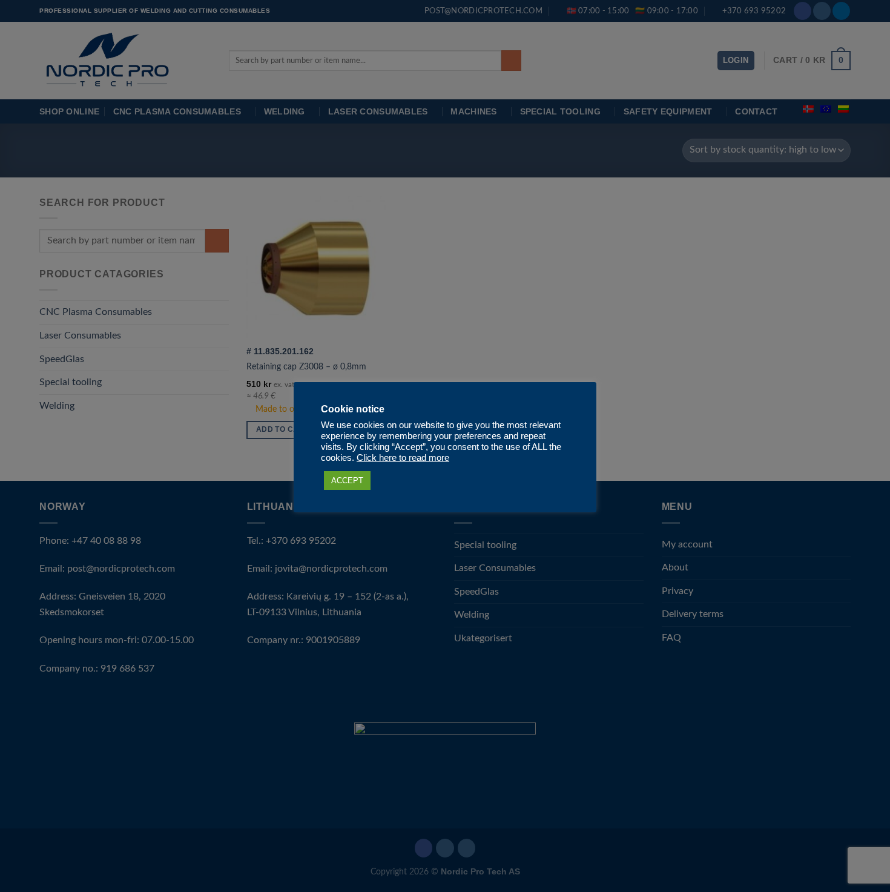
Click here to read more (403, 458)
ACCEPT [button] (347, 480)
